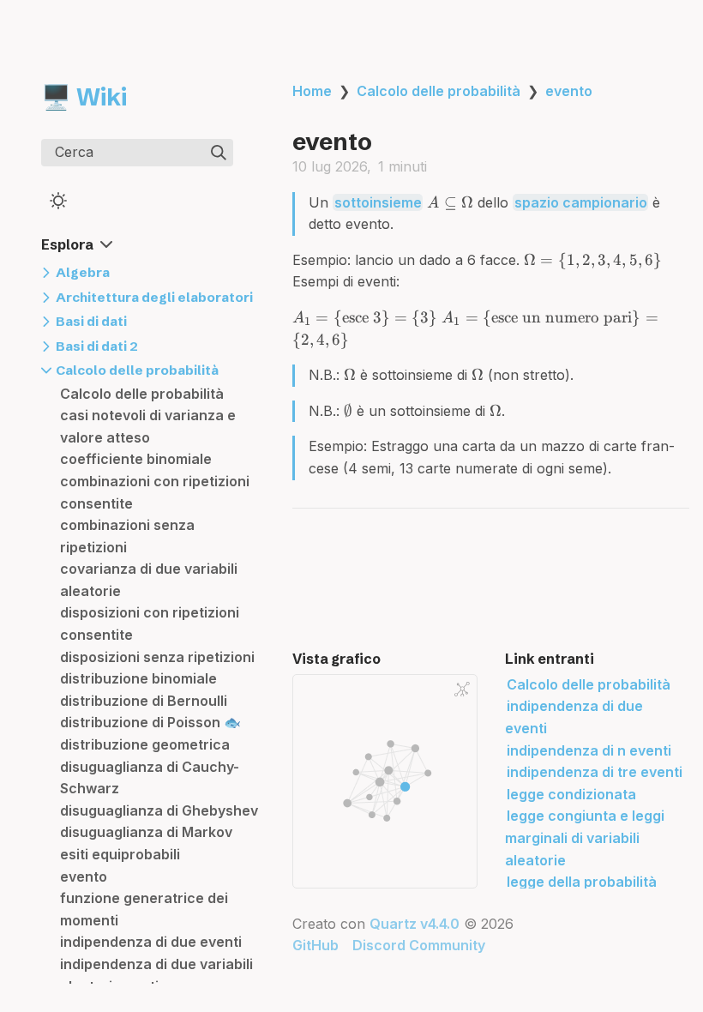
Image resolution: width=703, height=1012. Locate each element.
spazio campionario (580, 202)
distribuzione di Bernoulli (143, 700)
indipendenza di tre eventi (594, 771)
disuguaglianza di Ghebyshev (159, 810)
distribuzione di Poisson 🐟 (150, 722)
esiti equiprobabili (120, 854)
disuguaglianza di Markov (146, 831)
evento (83, 876)
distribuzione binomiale (138, 678)
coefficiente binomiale (136, 458)
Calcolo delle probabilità (142, 393)
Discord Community (418, 945)
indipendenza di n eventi (589, 750)
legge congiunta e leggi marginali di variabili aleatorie (584, 837)
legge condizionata (571, 794)
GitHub (315, 945)
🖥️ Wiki (84, 96)
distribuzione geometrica (145, 744)
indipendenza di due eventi (151, 941)
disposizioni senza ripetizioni (157, 657)
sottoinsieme (378, 202)
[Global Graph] (462, 689)
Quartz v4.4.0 (415, 923)
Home (312, 90)
